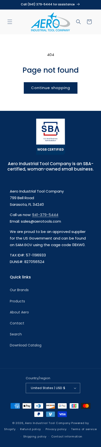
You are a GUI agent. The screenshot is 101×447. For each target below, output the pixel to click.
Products (17, 301)
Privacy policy (56, 429)
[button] (9, 21)
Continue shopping (50, 87)
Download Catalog (25, 345)
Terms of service (84, 429)
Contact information (66, 436)
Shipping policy (35, 436)
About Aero (19, 312)
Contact (17, 323)
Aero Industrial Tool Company (48, 423)
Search (16, 334)
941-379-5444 (45, 214)
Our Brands (19, 289)
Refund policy (30, 429)
